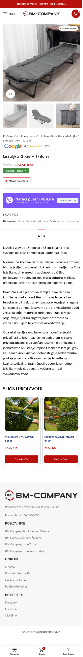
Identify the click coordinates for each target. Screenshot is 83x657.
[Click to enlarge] (10, 93)
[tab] (41, 235)
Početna (8, 136)
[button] (7, 63)
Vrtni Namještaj (45, 136)
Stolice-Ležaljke (67, 136)
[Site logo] (41, 13)
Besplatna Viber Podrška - (41, 3)
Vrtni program (24, 136)
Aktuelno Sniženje (49, 221)
